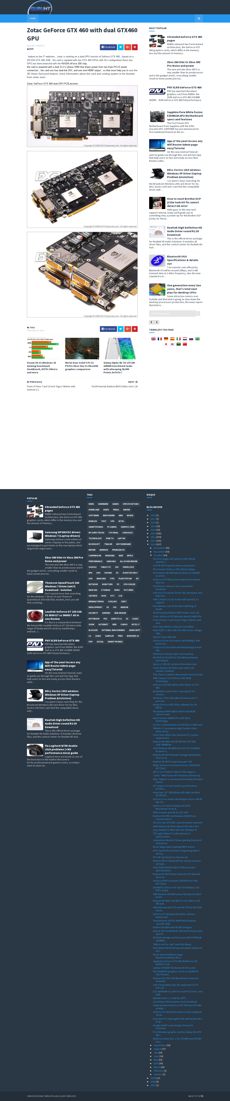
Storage (105, 590)
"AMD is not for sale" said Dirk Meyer (172, 944)
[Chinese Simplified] (185, 345)
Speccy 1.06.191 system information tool (175, 664)
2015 (153, 526)
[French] (160, 340)
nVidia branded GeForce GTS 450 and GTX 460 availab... (177, 1007)
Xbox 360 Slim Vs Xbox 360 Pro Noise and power (183, 63)
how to (110, 538)
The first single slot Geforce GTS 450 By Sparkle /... (174, 560)
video (106, 509)
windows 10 (133, 636)
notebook (94, 618)
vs (108, 607)
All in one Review (128, 561)
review (92, 550)
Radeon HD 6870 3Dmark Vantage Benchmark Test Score (177, 756)
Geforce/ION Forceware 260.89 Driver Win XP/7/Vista (175, 882)
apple (130, 555)
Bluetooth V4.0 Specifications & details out (182, 260)
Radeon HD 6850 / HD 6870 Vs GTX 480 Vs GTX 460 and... (176, 902)
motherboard (123, 544)
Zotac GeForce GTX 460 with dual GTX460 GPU (177, 616)
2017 (153, 518)
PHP (91, 641)
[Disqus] (82, 439)
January (158, 1074)
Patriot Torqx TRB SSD (164, 637)
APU (90, 573)
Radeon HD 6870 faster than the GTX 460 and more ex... (176, 875)
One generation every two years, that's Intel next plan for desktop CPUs (184, 288)
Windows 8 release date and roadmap (173, 653)
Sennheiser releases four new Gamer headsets (173, 587)
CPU (112, 521)
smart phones (115, 641)
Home (33, 18)
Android (104, 550)
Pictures (128, 590)
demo (117, 590)
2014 (153, 529)
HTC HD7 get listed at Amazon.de (170, 857)
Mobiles (93, 521)
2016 (153, 522)
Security (93, 613)
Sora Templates (46, 1096)
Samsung (111, 561)
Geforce (93, 596)
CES (117, 567)
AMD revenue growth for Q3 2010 (170, 812)
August (158, 1048)
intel (121, 521)
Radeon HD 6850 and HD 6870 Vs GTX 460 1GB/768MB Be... (174, 743)
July (156, 1052)
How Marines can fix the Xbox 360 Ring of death (174, 607)
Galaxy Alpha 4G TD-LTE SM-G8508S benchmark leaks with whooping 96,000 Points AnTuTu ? (119, 367)
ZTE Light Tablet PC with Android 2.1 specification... (172, 835)
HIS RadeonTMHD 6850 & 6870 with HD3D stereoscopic (174, 713)
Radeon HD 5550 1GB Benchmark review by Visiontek (176, 980)
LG (90, 636)
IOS (114, 607)
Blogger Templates (66, 1096)
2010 (153, 544)
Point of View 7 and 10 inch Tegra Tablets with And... (177, 621)
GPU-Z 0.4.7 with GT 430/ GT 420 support (174, 771)
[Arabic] (179, 345)
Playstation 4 (130, 573)
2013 (153, 533)
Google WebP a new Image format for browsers (173, 1027)
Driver (126, 509)
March (157, 1067)
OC (117, 573)
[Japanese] (167, 345)
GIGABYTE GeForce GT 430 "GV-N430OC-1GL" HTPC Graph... (176, 889)
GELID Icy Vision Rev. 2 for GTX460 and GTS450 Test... (177, 1040)
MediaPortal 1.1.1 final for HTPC (169, 998)
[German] (167, 340)
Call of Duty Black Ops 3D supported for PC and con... (176, 986)
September (160, 1045)
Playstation (125, 578)
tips (112, 578)
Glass (135, 618)
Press (116, 509)
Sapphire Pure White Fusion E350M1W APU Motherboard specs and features (185, 115)
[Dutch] (185, 340)
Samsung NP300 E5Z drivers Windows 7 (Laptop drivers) (62, 534)
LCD (120, 596)
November (159, 551)
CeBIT (124, 601)
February (159, 1070)
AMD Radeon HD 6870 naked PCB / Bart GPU (176, 826)
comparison (95, 555)
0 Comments (39, 45)
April (156, 1063)
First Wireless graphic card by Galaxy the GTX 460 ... (177, 1033)
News (41, 330)
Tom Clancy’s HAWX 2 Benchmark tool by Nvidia (178, 674)
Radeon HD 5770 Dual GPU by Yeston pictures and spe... (177, 862)
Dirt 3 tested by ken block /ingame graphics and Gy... (176, 852)
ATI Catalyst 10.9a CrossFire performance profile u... (175, 787)
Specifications (131, 504)
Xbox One (101, 578)
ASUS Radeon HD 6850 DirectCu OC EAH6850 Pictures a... (176, 750)
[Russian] (192, 340)
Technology (95, 538)
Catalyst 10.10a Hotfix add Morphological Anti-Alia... (177, 649)
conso (124, 624)
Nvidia (130, 515)
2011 (153, 540)
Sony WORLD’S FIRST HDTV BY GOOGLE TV (175, 830)
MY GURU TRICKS (96, 532)
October (158, 555)
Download (94, 509)
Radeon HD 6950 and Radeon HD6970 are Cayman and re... (174, 817)
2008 (153, 1081)
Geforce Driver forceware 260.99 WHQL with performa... (176, 642)
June (156, 1056)
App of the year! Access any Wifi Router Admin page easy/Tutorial (185, 144)
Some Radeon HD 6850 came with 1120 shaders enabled (173, 669)
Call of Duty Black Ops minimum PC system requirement (175, 736)
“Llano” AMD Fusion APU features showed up (177, 775)
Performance (95, 561)
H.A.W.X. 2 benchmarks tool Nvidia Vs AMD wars (178, 724)
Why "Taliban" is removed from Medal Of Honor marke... (178, 781)
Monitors (107, 584)
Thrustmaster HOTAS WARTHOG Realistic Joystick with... (174, 922)
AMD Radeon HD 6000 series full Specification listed (177, 895)
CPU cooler (129, 584)
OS (137, 578)
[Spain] (173, 340)
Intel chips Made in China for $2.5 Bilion (173, 626)
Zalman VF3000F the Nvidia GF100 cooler (174, 967)
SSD (90, 578)
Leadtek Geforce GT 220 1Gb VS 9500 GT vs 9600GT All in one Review (63, 615)
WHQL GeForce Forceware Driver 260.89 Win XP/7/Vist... (176, 767)
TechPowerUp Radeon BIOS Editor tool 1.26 (176, 612)
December (159, 548)
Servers (106, 613)
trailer (108, 544)
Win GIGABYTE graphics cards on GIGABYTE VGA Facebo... (175, 973)
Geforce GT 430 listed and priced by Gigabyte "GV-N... (177, 1013)
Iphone (108, 573)
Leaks (98, 636)
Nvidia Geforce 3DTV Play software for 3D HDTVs (175, 706)
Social (100, 641)
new (121, 555)
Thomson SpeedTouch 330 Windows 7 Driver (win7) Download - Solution (62, 586)
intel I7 (135, 624)
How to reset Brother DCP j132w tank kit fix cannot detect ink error (184, 202)
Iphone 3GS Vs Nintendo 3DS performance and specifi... (177, 932)
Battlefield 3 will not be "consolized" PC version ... (174, 693)
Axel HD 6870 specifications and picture (174, 565)
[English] (154, 340)
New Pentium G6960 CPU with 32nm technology (171, 719)
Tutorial (113, 532)
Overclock (128, 567)
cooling (112, 601)
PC (118, 584)
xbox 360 (93, 590)
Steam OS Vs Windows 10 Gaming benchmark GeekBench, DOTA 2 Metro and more (42, 367)
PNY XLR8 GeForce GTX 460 (184, 87)
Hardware (32, 330)
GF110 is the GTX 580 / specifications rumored (177, 822)
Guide (91, 624)
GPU (98, 573)
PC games (112, 527)
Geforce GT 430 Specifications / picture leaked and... (174, 915)
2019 (153, 515)
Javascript (134, 630)
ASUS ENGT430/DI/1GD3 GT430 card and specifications (174, 869)
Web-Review (120, 613)
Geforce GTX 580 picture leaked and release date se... (176, 581)
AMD (121, 515)
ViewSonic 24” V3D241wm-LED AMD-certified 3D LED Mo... (176, 794)
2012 (153, 537)
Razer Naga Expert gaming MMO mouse (174, 846)
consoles (127, 532)
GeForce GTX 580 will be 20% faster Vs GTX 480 (176, 686)
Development (95, 607)
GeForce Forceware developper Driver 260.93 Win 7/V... (177, 800)
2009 (153, 1078)
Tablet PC (106, 567)
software (94, 515)
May (156, 1059)
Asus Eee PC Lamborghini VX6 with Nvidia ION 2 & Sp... (177, 1020)
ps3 (105, 618)
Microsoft (94, 544)
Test (103, 521)
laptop (121, 538)
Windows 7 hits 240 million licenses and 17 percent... (175, 699)
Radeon (124, 607)
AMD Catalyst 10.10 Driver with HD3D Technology (172, 679)
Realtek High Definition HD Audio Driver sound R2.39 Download (184, 231)
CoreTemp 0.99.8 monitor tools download (175, 1001)
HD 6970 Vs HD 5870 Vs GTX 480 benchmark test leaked (175, 659)
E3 (127, 618)
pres (120, 636)
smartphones (96, 527)
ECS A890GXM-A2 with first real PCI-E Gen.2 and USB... (178, 993)
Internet (103, 624)
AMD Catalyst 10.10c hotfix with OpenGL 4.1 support (176, 601)
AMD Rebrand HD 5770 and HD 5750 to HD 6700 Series (177, 909)
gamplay (109, 636)
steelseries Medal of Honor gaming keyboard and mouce (177, 842)
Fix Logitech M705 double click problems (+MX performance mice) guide (61, 749)
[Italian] (179, 340)
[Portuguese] (198, 340)
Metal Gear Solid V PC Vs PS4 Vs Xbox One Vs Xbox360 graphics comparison (81, 366)
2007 (153, 1085)
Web (114, 624)
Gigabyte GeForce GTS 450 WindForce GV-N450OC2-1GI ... (175, 963)
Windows (110, 555)
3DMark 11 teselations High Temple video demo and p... (175, 730)
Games (115, 504)
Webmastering (96, 601)
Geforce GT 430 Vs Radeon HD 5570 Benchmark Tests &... (171, 807)
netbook (93, 584)
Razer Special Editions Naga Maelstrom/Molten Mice (168, 956)
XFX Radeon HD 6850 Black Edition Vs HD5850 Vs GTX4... (176, 574)
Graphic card (127, 527)
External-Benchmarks (113, 630)
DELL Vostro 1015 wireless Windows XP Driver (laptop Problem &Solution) (184, 173)
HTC (112, 596)
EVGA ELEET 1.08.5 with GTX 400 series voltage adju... (177, 632)
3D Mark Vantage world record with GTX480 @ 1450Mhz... (177, 939)
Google (92, 567)
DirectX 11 (116, 618)
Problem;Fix (118, 550)
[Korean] (173, 345)
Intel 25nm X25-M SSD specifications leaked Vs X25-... (177, 949)
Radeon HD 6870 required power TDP (172, 761)
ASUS (103, 596)
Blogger (93, 630)
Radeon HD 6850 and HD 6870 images (172, 927)
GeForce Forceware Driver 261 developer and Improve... (177, 594)
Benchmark (109, 515)
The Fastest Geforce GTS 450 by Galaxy (174, 569)
